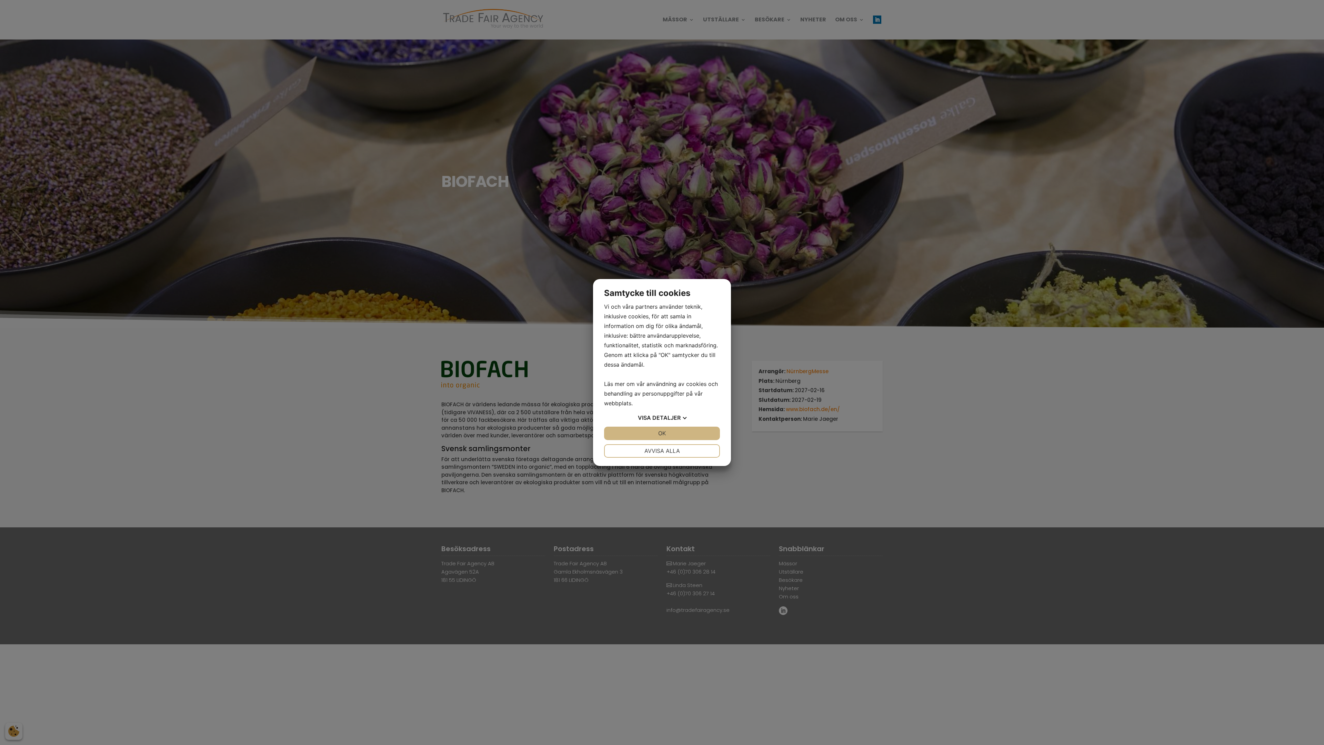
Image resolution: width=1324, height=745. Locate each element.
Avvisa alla (662, 450)
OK (662, 433)
